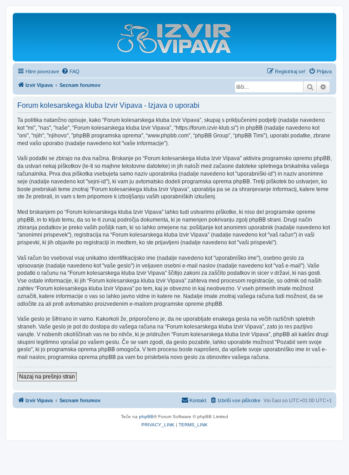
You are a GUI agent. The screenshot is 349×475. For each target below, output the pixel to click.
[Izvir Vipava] (174, 39)
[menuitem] (70, 71)
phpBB (146, 416)
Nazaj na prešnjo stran (47, 377)
